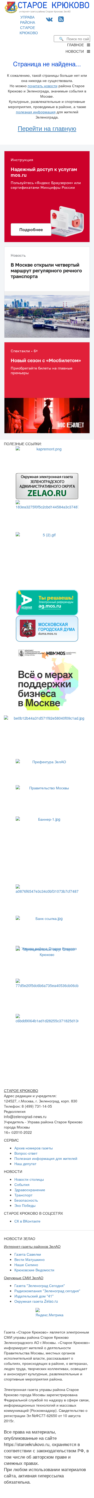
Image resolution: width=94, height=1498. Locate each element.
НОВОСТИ (76, 51)
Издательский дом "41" (34, 1296)
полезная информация (36, 111)
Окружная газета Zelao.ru (36, 1301)
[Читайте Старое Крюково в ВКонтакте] (49, 18)
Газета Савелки (27, 1254)
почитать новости (42, 85)
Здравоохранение (29, 1189)
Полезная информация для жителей (45, 1158)
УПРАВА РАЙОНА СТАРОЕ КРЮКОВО (29, 24)
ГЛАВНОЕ (77, 44)
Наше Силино (26, 1264)
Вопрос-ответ (25, 1153)
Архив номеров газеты (33, 1147)
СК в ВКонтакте (27, 1221)
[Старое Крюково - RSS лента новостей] (61, 18)
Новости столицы (29, 1179)
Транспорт (23, 1194)
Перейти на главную (47, 128)
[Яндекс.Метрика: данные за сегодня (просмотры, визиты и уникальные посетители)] (49, 1312)
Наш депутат (25, 1163)
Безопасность (26, 1200)
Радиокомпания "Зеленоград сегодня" (47, 1290)
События (22, 1184)
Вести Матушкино (29, 1259)
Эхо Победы (25, 1205)
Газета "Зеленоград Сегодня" (39, 1285)
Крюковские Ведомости (34, 1269)
